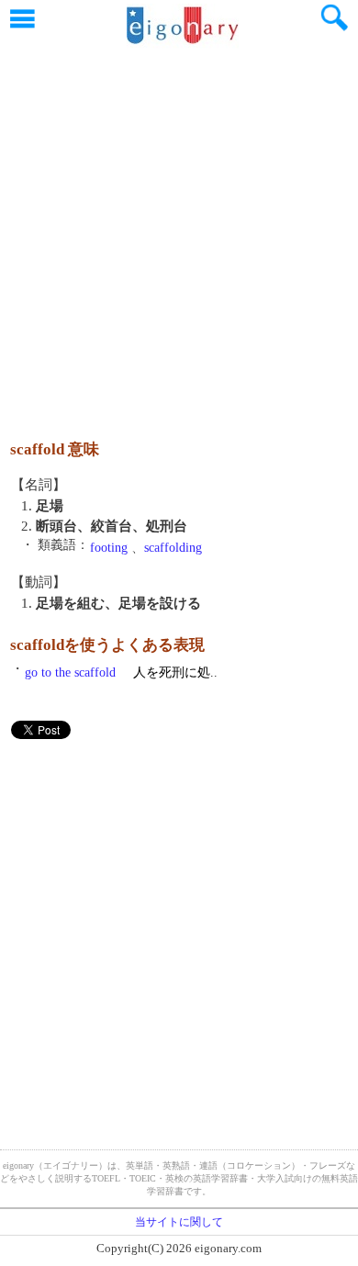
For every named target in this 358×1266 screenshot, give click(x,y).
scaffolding (173, 548)
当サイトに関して (179, 1222)
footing (109, 548)
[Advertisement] (179, 234)
